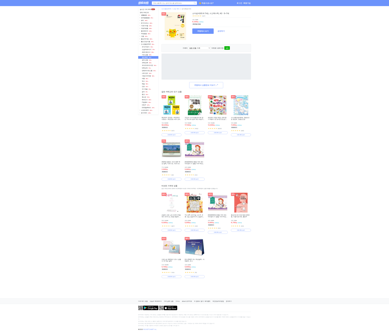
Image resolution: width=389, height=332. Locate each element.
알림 (227, 48)
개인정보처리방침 (218, 301)
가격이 (185, 48)
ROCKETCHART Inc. (150, 329)
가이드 (178, 301)
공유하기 (221, 31)
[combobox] (199, 48)
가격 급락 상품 (168, 301)
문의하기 (229, 301)
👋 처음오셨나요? (206, 3)
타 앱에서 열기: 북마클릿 (202, 301)
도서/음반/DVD (166, 9)
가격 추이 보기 (171, 135)
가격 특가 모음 (143, 301)
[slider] (197, 15)
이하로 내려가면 (218, 48)
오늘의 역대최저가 (156, 301)
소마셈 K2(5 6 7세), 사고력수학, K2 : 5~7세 (210, 13)
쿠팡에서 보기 (203, 31)
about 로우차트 (187, 301)
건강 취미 (176, 9)
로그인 (239, 3)
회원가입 (247, 3)
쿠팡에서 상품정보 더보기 (205, 85)
